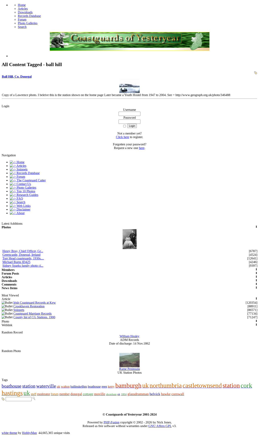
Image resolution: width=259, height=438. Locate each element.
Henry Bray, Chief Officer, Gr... (22, 251)
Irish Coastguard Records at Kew (34, 302)
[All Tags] (3, 399)
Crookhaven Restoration (29, 306)
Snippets (18, 310)
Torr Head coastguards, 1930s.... (23, 258)
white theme (9, 433)
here (141, 148)
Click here (122, 137)
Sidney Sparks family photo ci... (22, 265)
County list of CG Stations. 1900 (34, 317)
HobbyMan (29, 433)
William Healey (129, 336)
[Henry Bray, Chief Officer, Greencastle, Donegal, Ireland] (129, 248)
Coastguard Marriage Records (32, 313)
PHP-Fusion (111, 422)
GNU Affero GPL (160, 426)
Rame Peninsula (129, 369)
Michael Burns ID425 (16, 262)
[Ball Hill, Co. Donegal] (129, 92)
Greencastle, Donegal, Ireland (21, 254)
